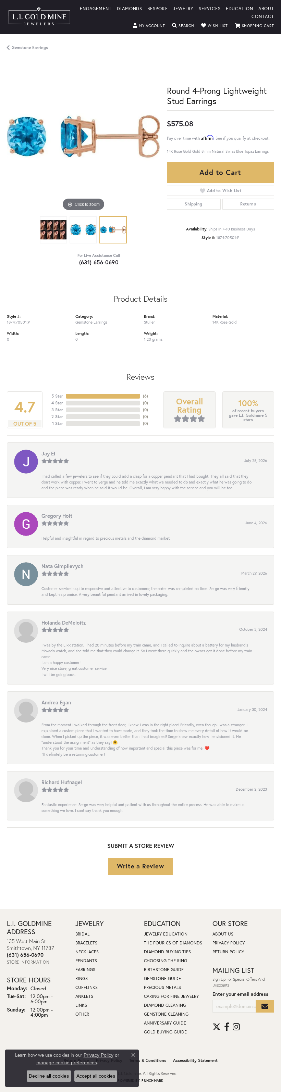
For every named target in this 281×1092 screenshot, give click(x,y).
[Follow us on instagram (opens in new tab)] (236, 1027)
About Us (222, 934)
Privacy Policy (228, 943)
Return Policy (228, 952)
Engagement (96, 8)
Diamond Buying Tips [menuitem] (167, 952)
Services (210, 8)
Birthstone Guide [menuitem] (164, 969)
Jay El (48, 453)
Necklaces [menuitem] (87, 952)
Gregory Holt (56, 515)
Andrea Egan (56, 702)
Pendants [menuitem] (86, 961)
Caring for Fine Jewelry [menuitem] (171, 996)
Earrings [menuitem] (85, 969)
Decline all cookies (49, 1076)
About (266, 8)
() (145, 396)
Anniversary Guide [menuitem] (165, 1023)
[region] (83, 136)
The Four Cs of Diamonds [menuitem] (173, 943)
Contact (263, 16)
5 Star (57, 396)
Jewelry (183, 8)
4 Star (57, 402)
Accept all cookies (95, 1076)
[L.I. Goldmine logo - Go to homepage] (39, 17)
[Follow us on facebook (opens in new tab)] (226, 1027)
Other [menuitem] (82, 1014)
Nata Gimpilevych (62, 566)
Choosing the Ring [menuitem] (165, 961)
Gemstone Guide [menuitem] (162, 978)
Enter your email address (240, 994)
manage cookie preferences (66, 1062)
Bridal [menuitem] (82, 934)
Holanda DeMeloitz (63, 622)
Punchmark (152, 1080)
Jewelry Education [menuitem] (165, 934)
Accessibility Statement (195, 1060)
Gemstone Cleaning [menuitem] (166, 1014)
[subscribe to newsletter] (265, 1006)
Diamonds (130, 8)
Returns (248, 203)
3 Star (57, 409)
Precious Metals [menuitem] (162, 987)
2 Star (57, 416)
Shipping (193, 203)
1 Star (57, 423)
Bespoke (157, 8)
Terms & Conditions (147, 1060)
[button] (149, 26)
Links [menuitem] (81, 1005)
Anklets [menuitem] (84, 996)
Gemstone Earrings (30, 47)
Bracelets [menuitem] (86, 943)
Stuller (149, 322)
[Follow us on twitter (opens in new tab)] (216, 1027)
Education (240, 8)
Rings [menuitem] (81, 978)
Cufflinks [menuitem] (86, 987)
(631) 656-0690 (99, 262)
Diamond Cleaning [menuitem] (165, 1005)
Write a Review (140, 866)
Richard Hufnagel (61, 782)
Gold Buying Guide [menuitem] (165, 1032)
